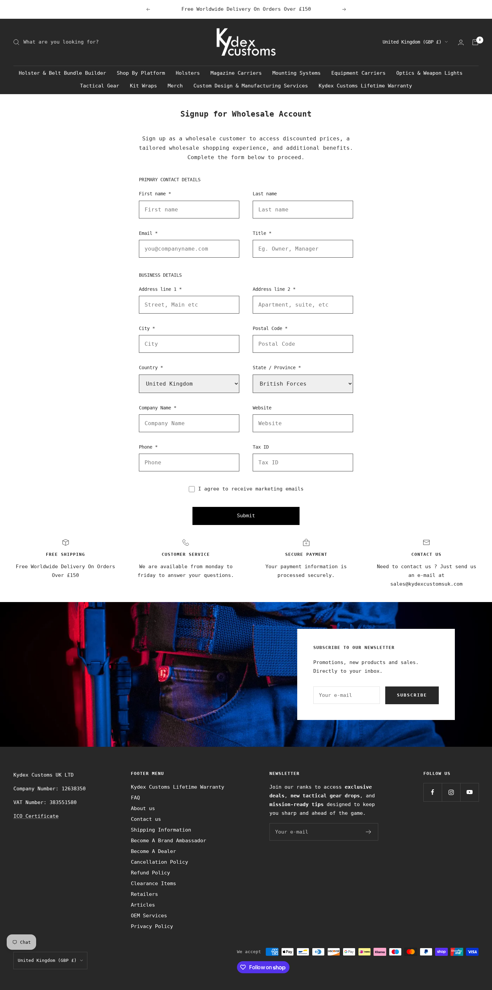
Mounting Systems (296, 73)
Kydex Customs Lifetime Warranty (365, 86)
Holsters (188, 73)
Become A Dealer (153, 851)
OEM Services (149, 916)
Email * (148, 233)
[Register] (369, 832)
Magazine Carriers (236, 73)
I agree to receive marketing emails (251, 489)
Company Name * (157, 407)
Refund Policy (150, 873)
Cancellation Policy (159, 862)
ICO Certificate (36, 816)
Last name (265, 193)
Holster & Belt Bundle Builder (62, 73)
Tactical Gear (99, 86)
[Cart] (475, 42)
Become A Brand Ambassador (168, 841)
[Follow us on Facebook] (432, 792)
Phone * (148, 447)
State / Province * (277, 367)
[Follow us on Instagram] (451, 792)
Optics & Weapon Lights (429, 73)
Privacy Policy (152, 926)
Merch (175, 86)
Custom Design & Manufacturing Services (250, 86)
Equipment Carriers (358, 73)
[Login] (461, 42)
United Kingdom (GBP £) (412, 42)
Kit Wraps (143, 86)
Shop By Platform (141, 73)
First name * (155, 193)
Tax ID (261, 447)
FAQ (135, 798)
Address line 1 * (160, 289)
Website (262, 407)
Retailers (144, 894)
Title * (262, 233)
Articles (143, 905)
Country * (151, 367)
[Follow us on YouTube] (469, 792)
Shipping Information (161, 830)
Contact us (146, 819)
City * (147, 328)
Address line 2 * (274, 289)
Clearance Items (153, 883)
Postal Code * (270, 328)
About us (143, 808)
